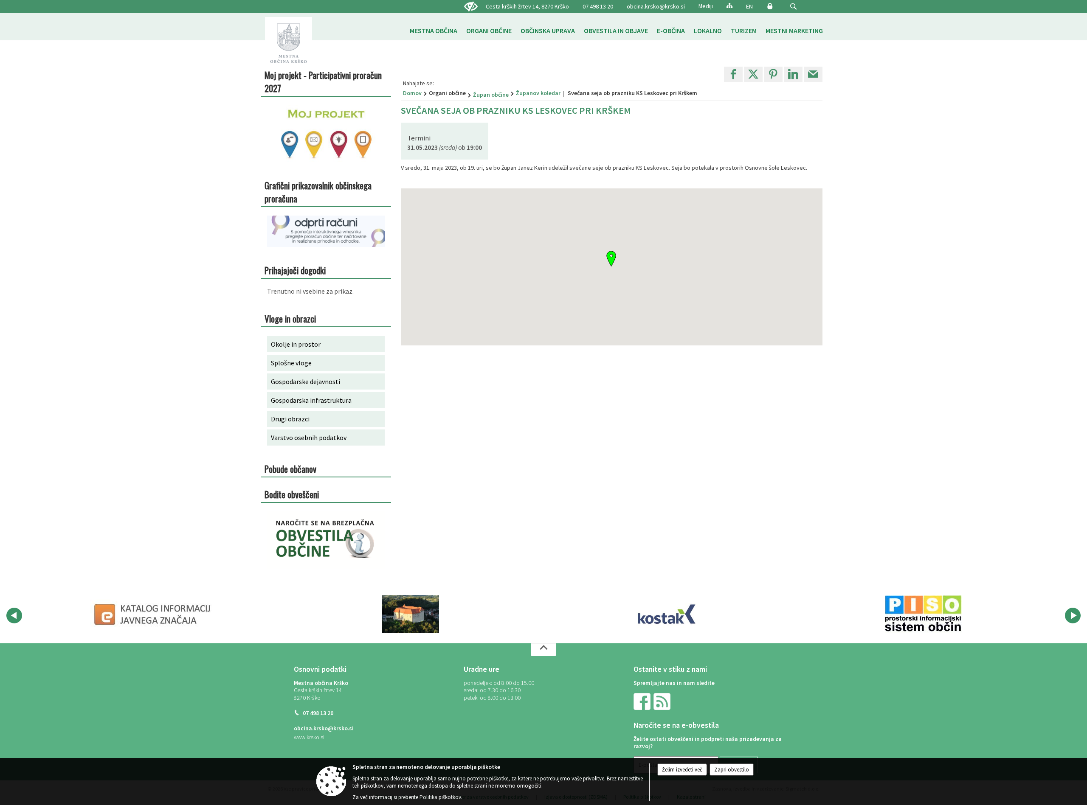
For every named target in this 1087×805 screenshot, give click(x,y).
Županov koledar (538, 93)
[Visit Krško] (410, 614)
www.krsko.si (309, 737)
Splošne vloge (291, 363)
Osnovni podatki (320, 669)
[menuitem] (433, 31)
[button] (793, 6)
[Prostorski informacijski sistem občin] (923, 614)
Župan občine (491, 94)
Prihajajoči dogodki (295, 270)
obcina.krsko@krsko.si (656, 6)
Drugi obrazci (290, 419)
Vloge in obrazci (290, 318)
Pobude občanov (290, 468)
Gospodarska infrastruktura (311, 400)
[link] (733, 74)
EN (749, 6)
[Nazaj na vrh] (543, 649)
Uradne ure (481, 669)
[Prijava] (769, 6)
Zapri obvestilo (731, 769)
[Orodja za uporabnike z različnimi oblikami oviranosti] (471, 7)
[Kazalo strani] (729, 5)
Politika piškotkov (440, 797)
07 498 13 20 (598, 6)
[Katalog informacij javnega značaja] (154, 614)
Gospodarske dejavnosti (305, 381)
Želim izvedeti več (682, 769)
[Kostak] (666, 614)
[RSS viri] (662, 700)
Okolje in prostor (296, 344)
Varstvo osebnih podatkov (308, 437)
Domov (412, 93)
